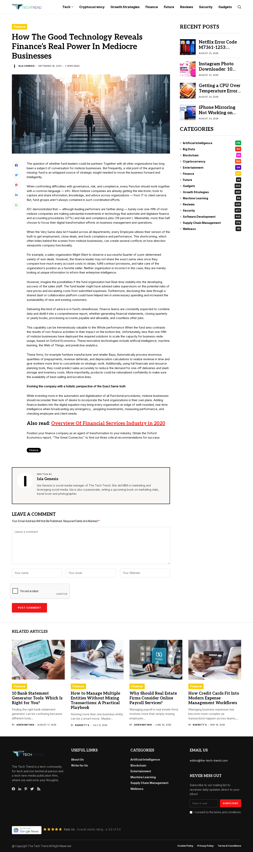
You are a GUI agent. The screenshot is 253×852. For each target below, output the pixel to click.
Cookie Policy (185, 845)
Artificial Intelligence (211, 143)
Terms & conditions (229, 845)
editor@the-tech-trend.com (209, 760)
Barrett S (82, 725)
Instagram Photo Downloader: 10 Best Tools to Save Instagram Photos (217, 71)
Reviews (211, 204)
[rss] (38, 788)
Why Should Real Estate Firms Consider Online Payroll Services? (153, 698)
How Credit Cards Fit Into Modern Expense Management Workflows (213, 698)
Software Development (211, 216)
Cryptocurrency (211, 161)
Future (211, 179)
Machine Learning (211, 198)
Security (211, 210)
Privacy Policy (205, 845)
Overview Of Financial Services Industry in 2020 (108, 423)
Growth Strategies (211, 192)
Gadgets (211, 186)
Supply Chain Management (211, 222)
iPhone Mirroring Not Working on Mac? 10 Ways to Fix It (217, 115)
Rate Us (69, 829)
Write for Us (79, 765)
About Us (77, 759)
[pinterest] (26, 788)
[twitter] (32, 789)
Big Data (211, 149)
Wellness (211, 229)
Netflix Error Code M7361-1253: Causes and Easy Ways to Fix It (218, 50)
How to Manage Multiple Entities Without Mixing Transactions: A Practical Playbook (95, 700)
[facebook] (13, 788)
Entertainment (211, 167)
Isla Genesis (26, 66)
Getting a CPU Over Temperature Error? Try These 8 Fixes (219, 91)
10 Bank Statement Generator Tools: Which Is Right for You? (37, 698)
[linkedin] (19, 789)
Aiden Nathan (25, 725)
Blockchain (211, 155)
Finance (19, 26)
